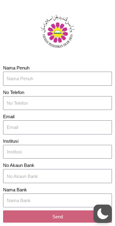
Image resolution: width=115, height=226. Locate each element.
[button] (103, 214)
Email (8, 116)
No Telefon (13, 92)
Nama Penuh (16, 68)
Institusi (10, 141)
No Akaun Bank (18, 165)
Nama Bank (15, 189)
